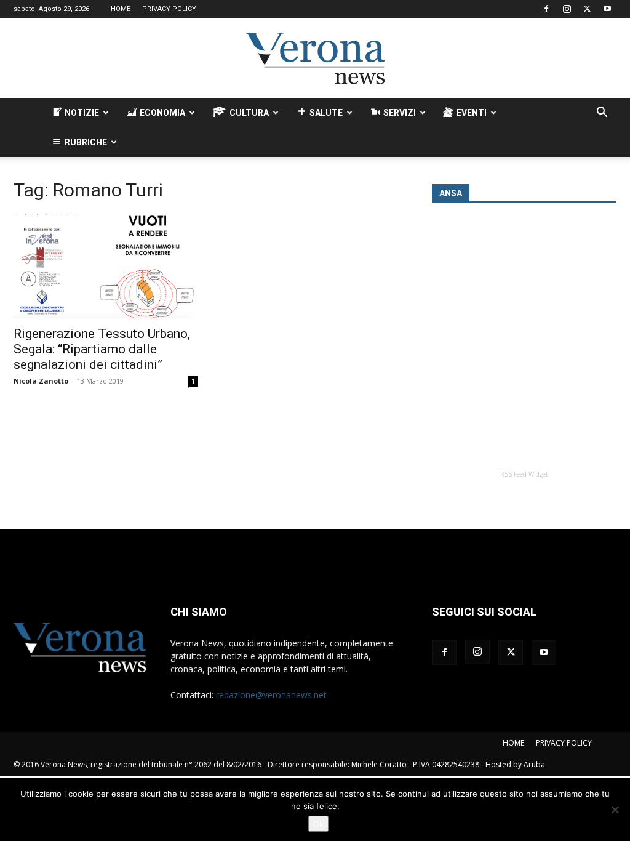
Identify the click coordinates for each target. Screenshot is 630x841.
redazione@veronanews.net (271, 695)
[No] (614, 809)
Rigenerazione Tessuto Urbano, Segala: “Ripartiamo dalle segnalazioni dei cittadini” (102, 349)
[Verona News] (315, 58)
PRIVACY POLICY (169, 9)
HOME (120, 9)
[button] (601, 113)
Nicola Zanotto (41, 380)
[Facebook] (546, 8)
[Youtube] (607, 8)
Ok (318, 824)
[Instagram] (566, 8)
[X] (587, 8)
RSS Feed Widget (524, 474)
